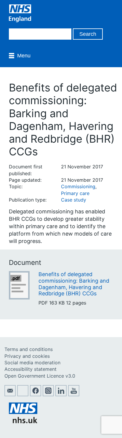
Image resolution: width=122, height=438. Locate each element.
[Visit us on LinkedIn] (61, 394)
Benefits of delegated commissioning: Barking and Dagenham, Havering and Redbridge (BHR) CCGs (73, 284)
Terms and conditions (28, 349)
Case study (73, 200)
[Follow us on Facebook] (35, 394)
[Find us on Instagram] (48, 394)
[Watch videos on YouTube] (73, 394)
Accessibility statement (30, 369)
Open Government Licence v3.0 (39, 376)
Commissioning (78, 186)
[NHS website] (23, 421)
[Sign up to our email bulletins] (10, 394)
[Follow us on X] (22, 394)
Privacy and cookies (27, 356)
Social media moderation (32, 362)
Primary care (75, 193)
